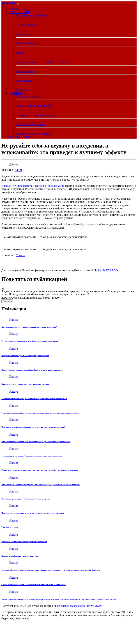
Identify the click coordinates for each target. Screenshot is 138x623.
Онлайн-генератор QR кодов (33, 133)
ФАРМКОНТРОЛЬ (20, 136)
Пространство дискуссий (31, 15)
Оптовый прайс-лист (29, 96)
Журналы (21, 89)
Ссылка (20, 255)
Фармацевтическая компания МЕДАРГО (79, 605)
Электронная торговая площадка (36, 115)
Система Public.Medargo (30, 124)
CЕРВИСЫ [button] (16, 93)
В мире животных (27, 43)
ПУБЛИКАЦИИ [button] (19, 12)
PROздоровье (24, 34)
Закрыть (7, 301)
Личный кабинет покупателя (33, 105)
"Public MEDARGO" (106, 270)
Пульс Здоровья (25, 80)
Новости (21, 52)
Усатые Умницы (26, 71)
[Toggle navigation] (18, 3)
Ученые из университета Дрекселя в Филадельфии (32, 185)
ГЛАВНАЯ (20, 9)
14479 (18, 170)
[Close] (2, 288)
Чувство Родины (26, 24)
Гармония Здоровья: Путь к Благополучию (42, 62)
